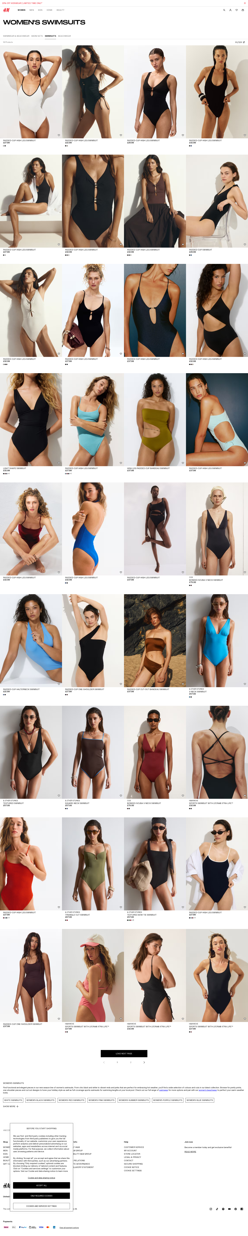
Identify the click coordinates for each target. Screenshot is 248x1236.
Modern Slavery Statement (79, 1167)
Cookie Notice (131, 1167)
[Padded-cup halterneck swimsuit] (31, 640)
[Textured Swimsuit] (31, 752)
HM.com (7, 1130)
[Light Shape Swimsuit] (31, 419)
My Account (130, 1150)
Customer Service (134, 1147)
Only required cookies (41, 1196)
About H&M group (73, 1150)
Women (21, 10)
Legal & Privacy (132, 1157)
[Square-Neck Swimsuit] (93, 752)
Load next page (124, 1053)
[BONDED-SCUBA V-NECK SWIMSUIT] (217, 528)
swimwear (163, 1090)
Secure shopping (133, 1164)
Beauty (60, 10)
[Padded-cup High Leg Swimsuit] (31, 91)
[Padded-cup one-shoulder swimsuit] (93, 640)
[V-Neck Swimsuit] (217, 640)
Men (31, 10)
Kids (40, 10)
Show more (9, 1106)
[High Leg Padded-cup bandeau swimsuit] (155, 419)
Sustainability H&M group (77, 1154)
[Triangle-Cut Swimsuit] (93, 863)
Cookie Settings (133, 1170)
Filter (238, 42)
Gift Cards (9, 1164)
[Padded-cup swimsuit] (217, 201)
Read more (190, 1152)
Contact (128, 1160)
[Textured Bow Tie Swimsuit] (155, 863)
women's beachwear (208, 1090)
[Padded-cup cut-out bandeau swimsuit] (155, 640)
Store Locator (132, 1154)
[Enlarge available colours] (4, 145)
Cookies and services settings (41, 1206)
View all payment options (69, 1228)
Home (49, 10)
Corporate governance (77, 1164)
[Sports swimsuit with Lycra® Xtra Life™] (217, 752)
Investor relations (74, 1160)
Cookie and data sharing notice (41, 1178)
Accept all (41, 1185)
